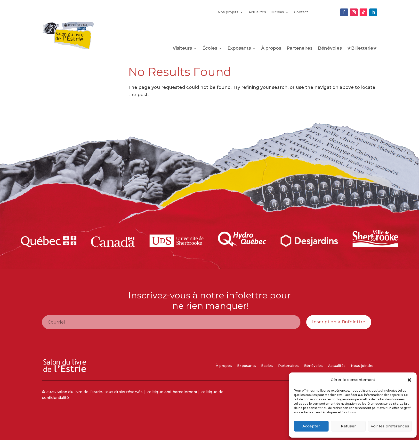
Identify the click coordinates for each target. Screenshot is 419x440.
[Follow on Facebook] (344, 12)
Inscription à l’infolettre (338, 322)
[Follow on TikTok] (363, 12)
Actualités (257, 12)
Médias (277, 12)
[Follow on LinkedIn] (373, 12)
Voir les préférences (390, 426)
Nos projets (228, 12)
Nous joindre (362, 366)
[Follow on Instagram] (354, 12)
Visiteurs (182, 48)
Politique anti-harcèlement (171, 391)
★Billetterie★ (362, 48)
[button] (409, 380)
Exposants (239, 48)
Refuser (348, 426)
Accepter (311, 426)
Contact (301, 12)
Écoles (209, 48)
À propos (271, 48)
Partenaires (300, 48)
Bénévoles (330, 48)
